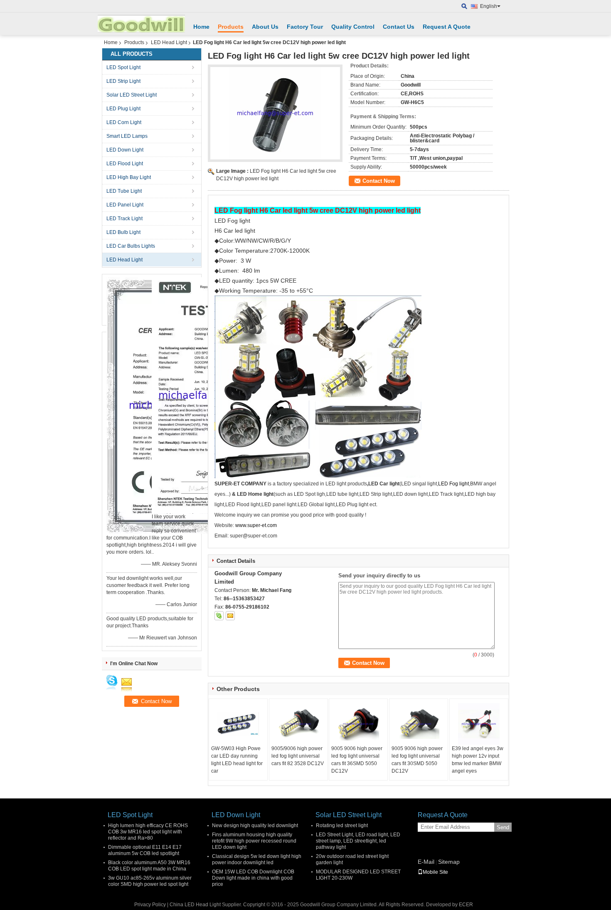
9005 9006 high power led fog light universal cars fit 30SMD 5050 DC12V (417, 760)
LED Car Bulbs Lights (130, 246)
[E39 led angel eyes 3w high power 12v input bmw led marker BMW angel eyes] (479, 724)
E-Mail (426, 861)
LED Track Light (124, 218)
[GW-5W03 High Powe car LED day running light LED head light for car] (238, 724)
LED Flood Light (124, 164)
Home (201, 26)
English (488, 6)
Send (503, 827)
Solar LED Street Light (131, 95)
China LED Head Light (195, 905)
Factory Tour (305, 26)
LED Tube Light (124, 191)
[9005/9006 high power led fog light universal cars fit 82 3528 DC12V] (298, 724)
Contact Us (398, 26)
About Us (265, 26)
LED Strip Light (123, 81)
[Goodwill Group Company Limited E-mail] (230, 615)
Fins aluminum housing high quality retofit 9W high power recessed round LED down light (254, 841)
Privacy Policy (150, 905)
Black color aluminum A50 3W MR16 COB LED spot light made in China (149, 866)
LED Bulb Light (123, 232)
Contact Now (378, 181)
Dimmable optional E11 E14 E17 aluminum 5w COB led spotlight (145, 850)
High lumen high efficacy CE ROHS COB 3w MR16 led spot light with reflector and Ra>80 (148, 832)
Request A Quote (447, 26)
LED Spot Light (123, 67)
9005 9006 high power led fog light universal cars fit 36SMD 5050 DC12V (356, 760)
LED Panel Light (124, 205)
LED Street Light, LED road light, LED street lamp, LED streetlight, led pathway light (358, 841)
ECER (466, 905)
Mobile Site (435, 872)
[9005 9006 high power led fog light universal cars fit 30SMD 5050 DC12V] (418, 724)
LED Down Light (124, 150)
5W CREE (283, 280)
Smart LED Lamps (127, 136)
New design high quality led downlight (255, 825)
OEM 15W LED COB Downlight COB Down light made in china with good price (253, 878)
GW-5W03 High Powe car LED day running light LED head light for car (237, 760)
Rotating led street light (342, 825)
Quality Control (352, 26)
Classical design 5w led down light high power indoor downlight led (256, 859)
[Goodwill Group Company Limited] (464, 6)
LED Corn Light (123, 122)
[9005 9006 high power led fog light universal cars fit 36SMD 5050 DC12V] (358, 724)
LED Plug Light (123, 109)
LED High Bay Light (128, 177)
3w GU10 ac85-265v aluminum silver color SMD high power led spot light (150, 881)
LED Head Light (169, 42)
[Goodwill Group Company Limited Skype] (219, 615)
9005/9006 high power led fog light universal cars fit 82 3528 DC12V (297, 756)
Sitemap (449, 861)
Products (231, 26)
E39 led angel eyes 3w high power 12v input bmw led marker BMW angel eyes (477, 760)
